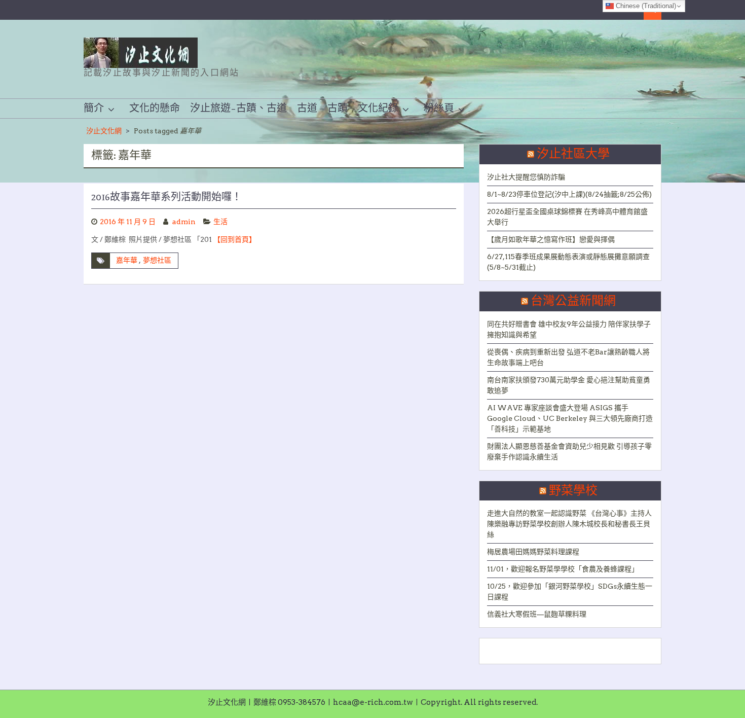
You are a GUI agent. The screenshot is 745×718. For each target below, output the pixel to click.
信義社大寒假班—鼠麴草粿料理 (536, 614)
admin (184, 222)
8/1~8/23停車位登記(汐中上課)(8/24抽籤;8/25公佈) (569, 194)
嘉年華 (126, 260)
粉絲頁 (439, 108)
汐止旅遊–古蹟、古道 (238, 108)
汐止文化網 (104, 131)
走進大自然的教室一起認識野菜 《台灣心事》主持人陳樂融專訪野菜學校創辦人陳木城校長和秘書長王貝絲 (569, 523)
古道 (307, 108)
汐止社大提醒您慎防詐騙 (526, 177)
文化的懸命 (154, 108)
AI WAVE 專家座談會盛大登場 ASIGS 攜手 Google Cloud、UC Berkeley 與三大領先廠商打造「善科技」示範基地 (570, 418)
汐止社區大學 (573, 154)
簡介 (94, 108)
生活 (220, 222)
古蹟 (337, 108)
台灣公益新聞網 (573, 301)
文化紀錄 (378, 108)
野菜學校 (573, 491)
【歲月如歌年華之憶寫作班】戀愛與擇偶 (551, 239)
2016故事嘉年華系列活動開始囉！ (166, 197)
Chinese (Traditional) (645, 6)
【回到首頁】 (234, 239)
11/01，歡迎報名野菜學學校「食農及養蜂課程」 (563, 569)
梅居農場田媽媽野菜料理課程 (533, 552)
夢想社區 (157, 260)
